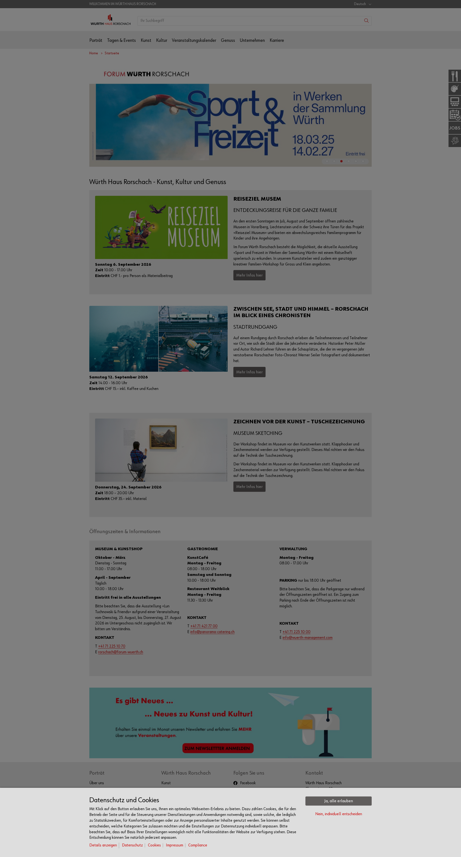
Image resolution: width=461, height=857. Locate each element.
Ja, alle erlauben (338, 801)
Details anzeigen (103, 845)
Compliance (197, 845)
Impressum (174, 845)
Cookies (154, 845)
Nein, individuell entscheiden (338, 814)
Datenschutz (132, 845)
